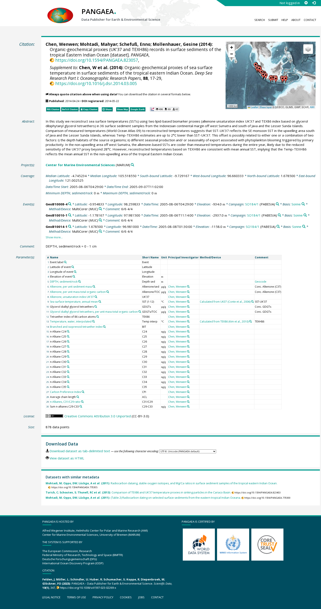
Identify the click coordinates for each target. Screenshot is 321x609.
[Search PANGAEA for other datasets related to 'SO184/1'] (277, 204)
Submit (273, 20)
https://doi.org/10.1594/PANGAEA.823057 (96, 60)
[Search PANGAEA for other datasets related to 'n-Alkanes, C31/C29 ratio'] (82, 401)
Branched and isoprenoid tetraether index (76, 327)
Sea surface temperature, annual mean (74, 302)
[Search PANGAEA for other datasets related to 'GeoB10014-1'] (69, 226)
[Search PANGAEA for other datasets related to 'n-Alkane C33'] (68, 376)
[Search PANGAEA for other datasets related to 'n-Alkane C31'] (68, 366)
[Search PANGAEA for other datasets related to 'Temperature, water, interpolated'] (93, 321)
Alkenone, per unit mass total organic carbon (78, 292)
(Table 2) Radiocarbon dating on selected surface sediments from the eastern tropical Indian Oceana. (143, 498)
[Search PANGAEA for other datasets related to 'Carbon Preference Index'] (83, 392)
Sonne (296, 204)
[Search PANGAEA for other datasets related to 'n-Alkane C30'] (68, 361)
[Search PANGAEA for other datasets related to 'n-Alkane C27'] (68, 346)
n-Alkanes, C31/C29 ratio (65, 402)
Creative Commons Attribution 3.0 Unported (97, 416)
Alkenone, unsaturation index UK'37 (72, 297)
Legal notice (51, 597)
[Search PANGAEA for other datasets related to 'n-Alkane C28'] (68, 351)
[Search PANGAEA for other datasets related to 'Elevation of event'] (73, 276)
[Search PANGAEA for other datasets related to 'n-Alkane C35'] (68, 387)
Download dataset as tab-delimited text (80, 451)
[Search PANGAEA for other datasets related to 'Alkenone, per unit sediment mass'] (94, 286)
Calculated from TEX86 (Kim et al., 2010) (224, 321)
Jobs (141, 597)
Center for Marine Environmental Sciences (80, 165)
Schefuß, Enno (134, 44)
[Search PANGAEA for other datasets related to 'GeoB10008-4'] (69, 204)
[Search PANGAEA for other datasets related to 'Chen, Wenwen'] (188, 286)
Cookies (126, 597)
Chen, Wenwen (62, 44)
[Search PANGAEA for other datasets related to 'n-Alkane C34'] (68, 381)
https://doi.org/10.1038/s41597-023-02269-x (88, 588)
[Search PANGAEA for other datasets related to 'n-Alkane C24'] (68, 331)
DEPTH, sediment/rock (64, 281)
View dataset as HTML (67, 458)
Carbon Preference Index (65, 392)
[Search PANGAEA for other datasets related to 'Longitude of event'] (75, 271)
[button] (265, 76)
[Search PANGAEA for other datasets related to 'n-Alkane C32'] (68, 371)
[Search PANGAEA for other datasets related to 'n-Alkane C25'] (68, 336)
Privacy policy (103, 597)
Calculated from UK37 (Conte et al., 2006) (225, 302)
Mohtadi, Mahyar (98, 44)
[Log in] (314, 2)
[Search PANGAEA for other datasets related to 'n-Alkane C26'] (68, 341)
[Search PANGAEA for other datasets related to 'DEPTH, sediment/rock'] (79, 281)
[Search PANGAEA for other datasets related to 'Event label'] (65, 262)
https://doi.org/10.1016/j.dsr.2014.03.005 (96, 83)
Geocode (260, 281)
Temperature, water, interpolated (70, 321)
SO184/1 (252, 204)
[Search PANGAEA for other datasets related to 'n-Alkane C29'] (68, 356)
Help (284, 20)
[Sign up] (306, 2)
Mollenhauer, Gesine (175, 44)
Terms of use (76, 597)
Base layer (266, 107)
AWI (312, 107)
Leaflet (254, 107)
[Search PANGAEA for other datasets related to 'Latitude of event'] (72, 267)
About (295, 20)
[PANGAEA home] (60, 11)
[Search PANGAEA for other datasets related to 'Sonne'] (303, 204)
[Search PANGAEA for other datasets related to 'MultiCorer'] (100, 209)
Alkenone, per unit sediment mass (71, 286)
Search (259, 20)
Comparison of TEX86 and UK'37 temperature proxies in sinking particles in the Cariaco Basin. (138, 492)
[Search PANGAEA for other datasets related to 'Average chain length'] (77, 397)
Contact (310, 20)
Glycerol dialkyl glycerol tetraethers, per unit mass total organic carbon (94, 312)
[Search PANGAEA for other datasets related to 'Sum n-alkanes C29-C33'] (80, 406)
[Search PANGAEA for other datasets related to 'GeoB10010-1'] (69, 215)
